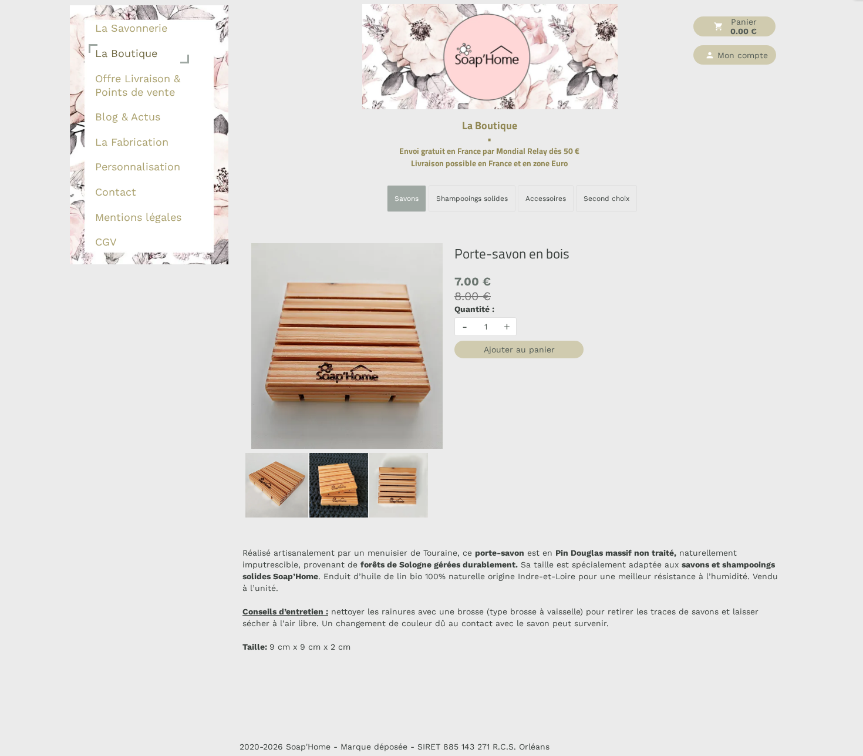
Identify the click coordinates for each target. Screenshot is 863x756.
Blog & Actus (127, 116)
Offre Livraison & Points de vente (137, 85)
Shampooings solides (472, 198)
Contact (115, 192)
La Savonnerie (131, 28)
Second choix (606, 198)
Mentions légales (138, 217)
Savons (407, 198)
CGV (106, 242)
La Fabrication (131, 142)
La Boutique (126, 53)
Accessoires (545, 198)
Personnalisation (137, 166)
